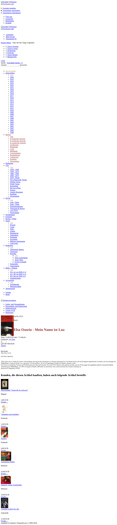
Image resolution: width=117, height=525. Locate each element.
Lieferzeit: (4, 339)
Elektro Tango (15, 182)
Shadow (4, 439)
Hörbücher (9, 163)
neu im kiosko (10, 71)
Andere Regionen (16, 192)
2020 (12, 90)
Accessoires (9, 280)
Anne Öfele (19, 260)
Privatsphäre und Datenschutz (16, 306)
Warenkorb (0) (10, 39)
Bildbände (13, 151)
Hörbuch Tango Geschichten (11, 485)
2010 (12, 110)
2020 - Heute (15, 178)
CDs (7, 165)
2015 (12, 100)
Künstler (13, 254)
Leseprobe (9, 19)
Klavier (12, 225)
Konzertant (14, 186)
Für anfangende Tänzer (18, 180)
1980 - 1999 (14, 174)
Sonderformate (15, 278)
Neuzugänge (14, 161)
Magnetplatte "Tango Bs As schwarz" (14, 390)
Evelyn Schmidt (20, 262)
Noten (7, 221)
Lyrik (12, 149)
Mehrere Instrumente (17, 241)
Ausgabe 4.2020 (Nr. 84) (10, 509)
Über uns (8, 17)
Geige (12, 227)
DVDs (7, 198)
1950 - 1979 (14, 172)
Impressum (9, 312)
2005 (12, 120)
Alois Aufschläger (21, 258)
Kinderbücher (15, 155)
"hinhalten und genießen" (10, 414)
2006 (12, 118)
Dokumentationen (16, 206)
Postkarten (9, 245)
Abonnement (10, 289)
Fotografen (14, 264)
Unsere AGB (10, 310)
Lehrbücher (14, 157)
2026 (12, 77)
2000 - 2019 (14, 176)
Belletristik (14, 147)
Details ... (4, 402)
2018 (12, 94)
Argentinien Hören (8, 462)
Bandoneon (14, 233)
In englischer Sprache (18, 141)
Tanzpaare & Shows (17, 208)
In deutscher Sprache (17, 139)
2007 (12, 116)
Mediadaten (9, 21)
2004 (12, 122)
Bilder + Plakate (11, 268)
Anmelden (9, 35)
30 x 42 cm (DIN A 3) (18, 272)
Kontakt (8, 23)
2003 (12, 124)
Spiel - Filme (14, 204)
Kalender (8, 217)
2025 (12, 79)
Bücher (8, 135)
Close (3, 61)
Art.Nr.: (16, 316)
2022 (12, 85)
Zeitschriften (10, 73)
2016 (12, 98)
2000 (12, 131)
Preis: (3, 337)
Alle (11, 75)
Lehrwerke (14, 243)
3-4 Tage (12, 339)
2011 (12, 108)
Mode (7, 294)
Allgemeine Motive (17, 250)
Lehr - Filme (14, 202)
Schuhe (8, 292)
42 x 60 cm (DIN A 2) (18, 274)
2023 (12, 83)
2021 (12, 87)
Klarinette (13, 237)
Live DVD (14, 211)
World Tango (15, 184)
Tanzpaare (13, 252)
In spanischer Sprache (18, 143)
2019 (12, 92)
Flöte (12, 229)
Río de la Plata (15, 188)
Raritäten (13, 159)
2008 (12, 114)
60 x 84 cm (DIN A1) (18, 276)
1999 (12, 133)
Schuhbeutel (14, 284)
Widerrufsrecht (10, 308)
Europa (12, 190)
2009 (12, 112)
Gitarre (12, 231)
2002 (12, 126)
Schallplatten (10, 215)
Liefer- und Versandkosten (15, 304)
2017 (12, 96)
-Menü (6, 43)
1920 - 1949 (14, 170)
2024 (12, 81)
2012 (12, 106)
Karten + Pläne (10, 219)
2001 (12, 128)
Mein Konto (10, 37)
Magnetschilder (15, 286)
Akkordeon (14, 235)
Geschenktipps (15, 153)
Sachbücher (14, 145)
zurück (3, 346)
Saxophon (13, 239)
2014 (12, 102)
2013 (12, 104)
